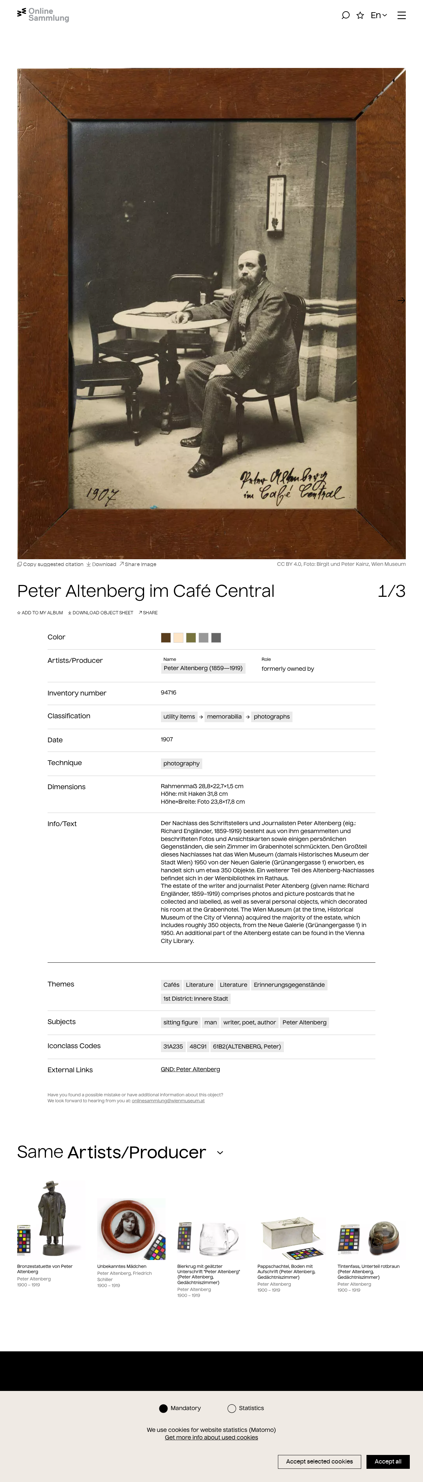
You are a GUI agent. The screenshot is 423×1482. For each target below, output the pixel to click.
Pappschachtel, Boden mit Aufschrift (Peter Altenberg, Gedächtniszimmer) (286, 1272)
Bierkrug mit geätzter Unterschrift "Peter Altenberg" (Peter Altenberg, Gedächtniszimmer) (208, 1274)
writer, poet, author (249, 1022)
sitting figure (181, 1022)
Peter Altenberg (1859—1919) (203, 668)
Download (104, 564)
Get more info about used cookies (211, 1437)
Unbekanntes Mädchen (121, 1266)
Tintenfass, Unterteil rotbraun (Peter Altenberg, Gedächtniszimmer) (369, 1272)
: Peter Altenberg (190, 1069)
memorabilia (224, 716)
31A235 (173, 1046)
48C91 (198, 1046)
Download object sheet (103, 612)
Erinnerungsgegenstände (289, 984)
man (211, 1022)
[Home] (43, 15)
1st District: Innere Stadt (196, 998)
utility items (179, 716)
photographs (272, 716)
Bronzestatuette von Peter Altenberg (45, 1269)
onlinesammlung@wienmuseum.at (168, 1101)
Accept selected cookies (319, 1461)
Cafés (171, 984)
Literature (199, 984)
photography (182, 763)
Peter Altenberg (305, 1022)
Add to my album (42, 612)
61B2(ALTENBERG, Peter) (247, 1046)
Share (150, 612)
